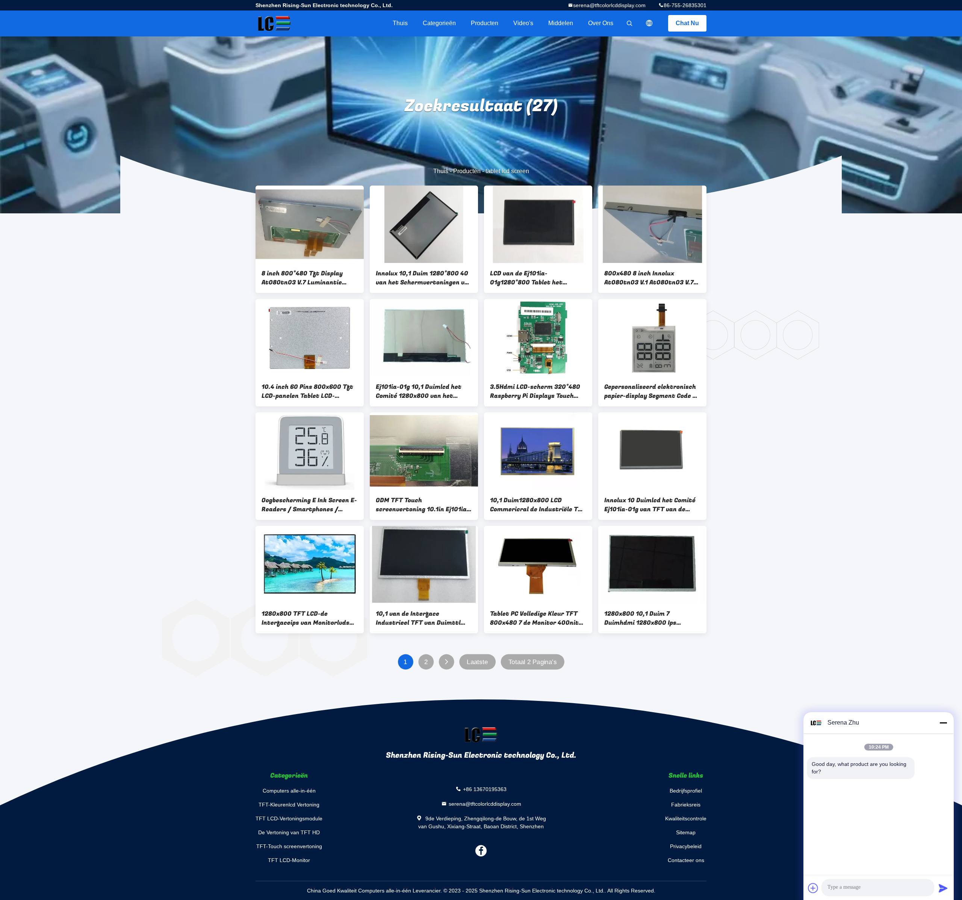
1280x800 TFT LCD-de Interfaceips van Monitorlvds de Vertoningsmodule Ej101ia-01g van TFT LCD (306, 618)
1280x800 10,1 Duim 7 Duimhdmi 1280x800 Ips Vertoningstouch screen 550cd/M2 (640, 618)
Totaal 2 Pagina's (532, 662)
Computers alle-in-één (289, 791)
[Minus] (943, 722)
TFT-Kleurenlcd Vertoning (289, 805)
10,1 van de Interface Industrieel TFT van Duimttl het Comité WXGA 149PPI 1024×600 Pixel (418, 618)
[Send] (943, 888)
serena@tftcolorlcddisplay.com (609, 5)
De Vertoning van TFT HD (289, 832)
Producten (484, 23)
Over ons (600, 23)
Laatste (477, 662)
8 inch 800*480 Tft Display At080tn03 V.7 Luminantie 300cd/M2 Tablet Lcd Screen (305, 278)
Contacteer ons (686, 860)
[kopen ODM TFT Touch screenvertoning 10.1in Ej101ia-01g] (424, 451)
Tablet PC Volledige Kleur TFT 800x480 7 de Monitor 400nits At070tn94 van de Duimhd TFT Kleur (536, 618)
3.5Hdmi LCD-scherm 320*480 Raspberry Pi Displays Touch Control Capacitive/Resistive (535, 391)
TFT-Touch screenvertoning (289, 846)
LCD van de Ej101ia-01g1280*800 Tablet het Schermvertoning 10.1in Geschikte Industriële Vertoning (538, 278)
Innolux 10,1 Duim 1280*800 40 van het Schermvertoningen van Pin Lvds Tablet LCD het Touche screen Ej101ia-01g (424, 278)
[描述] (649, 23)
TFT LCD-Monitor (289, 860)
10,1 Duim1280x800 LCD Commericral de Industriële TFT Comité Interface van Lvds (538, 505)
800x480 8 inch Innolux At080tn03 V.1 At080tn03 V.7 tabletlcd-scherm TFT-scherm (650, 278)
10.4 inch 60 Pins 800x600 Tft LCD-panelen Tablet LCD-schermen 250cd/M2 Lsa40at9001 (307, 391)
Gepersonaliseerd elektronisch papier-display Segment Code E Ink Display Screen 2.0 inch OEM (651, 391)
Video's (523, 23)
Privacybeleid (686, 846)
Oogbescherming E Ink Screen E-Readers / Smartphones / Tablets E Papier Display (309, 505)
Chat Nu (687, 23)
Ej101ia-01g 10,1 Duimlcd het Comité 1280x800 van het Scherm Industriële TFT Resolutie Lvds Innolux (418, 391)
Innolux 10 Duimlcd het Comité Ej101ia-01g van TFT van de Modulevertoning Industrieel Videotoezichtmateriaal (650, 505)
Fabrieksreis (685, 805)
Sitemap (686, 832)
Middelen (560, 23)
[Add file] (813, 888)
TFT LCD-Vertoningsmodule (289, 818)
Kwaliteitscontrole (685, 818)
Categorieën (439, 23)
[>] (446, 662)
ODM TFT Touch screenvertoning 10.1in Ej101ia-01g (422, 505)
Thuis (400, 23)
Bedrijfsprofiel (686, 791)
